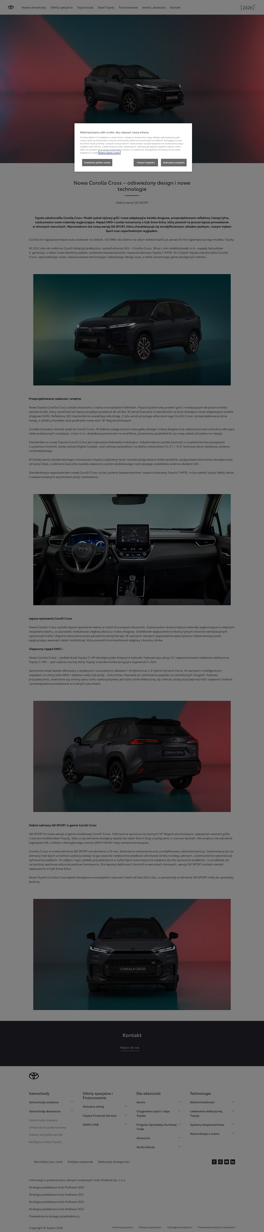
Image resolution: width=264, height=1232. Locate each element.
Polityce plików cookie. (109, 152)
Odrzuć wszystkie (146, 162)
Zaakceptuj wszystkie (174, 162)
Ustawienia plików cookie (97, 162)
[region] (133, 147)
